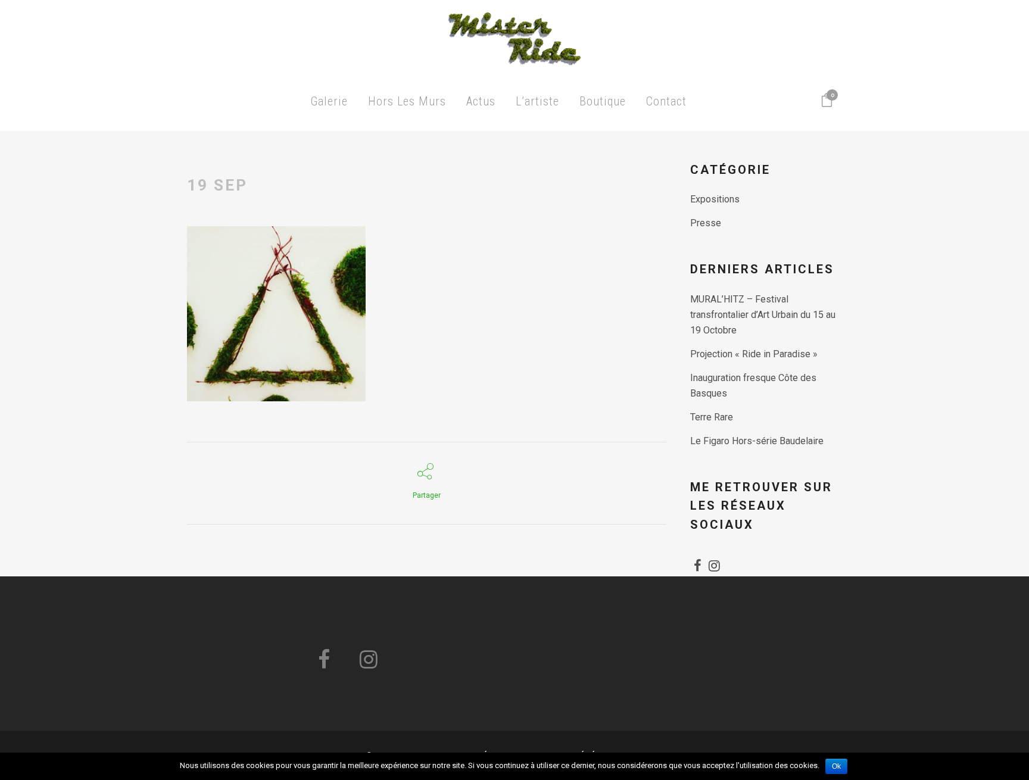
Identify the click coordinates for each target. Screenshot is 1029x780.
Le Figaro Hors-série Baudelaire (757, 441)
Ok (836, 766)
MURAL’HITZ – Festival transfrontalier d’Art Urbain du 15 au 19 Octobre (762, 315)
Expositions (715, 199)
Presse (705, 223)
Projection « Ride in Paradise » (754, 354)
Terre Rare (711, 417)
